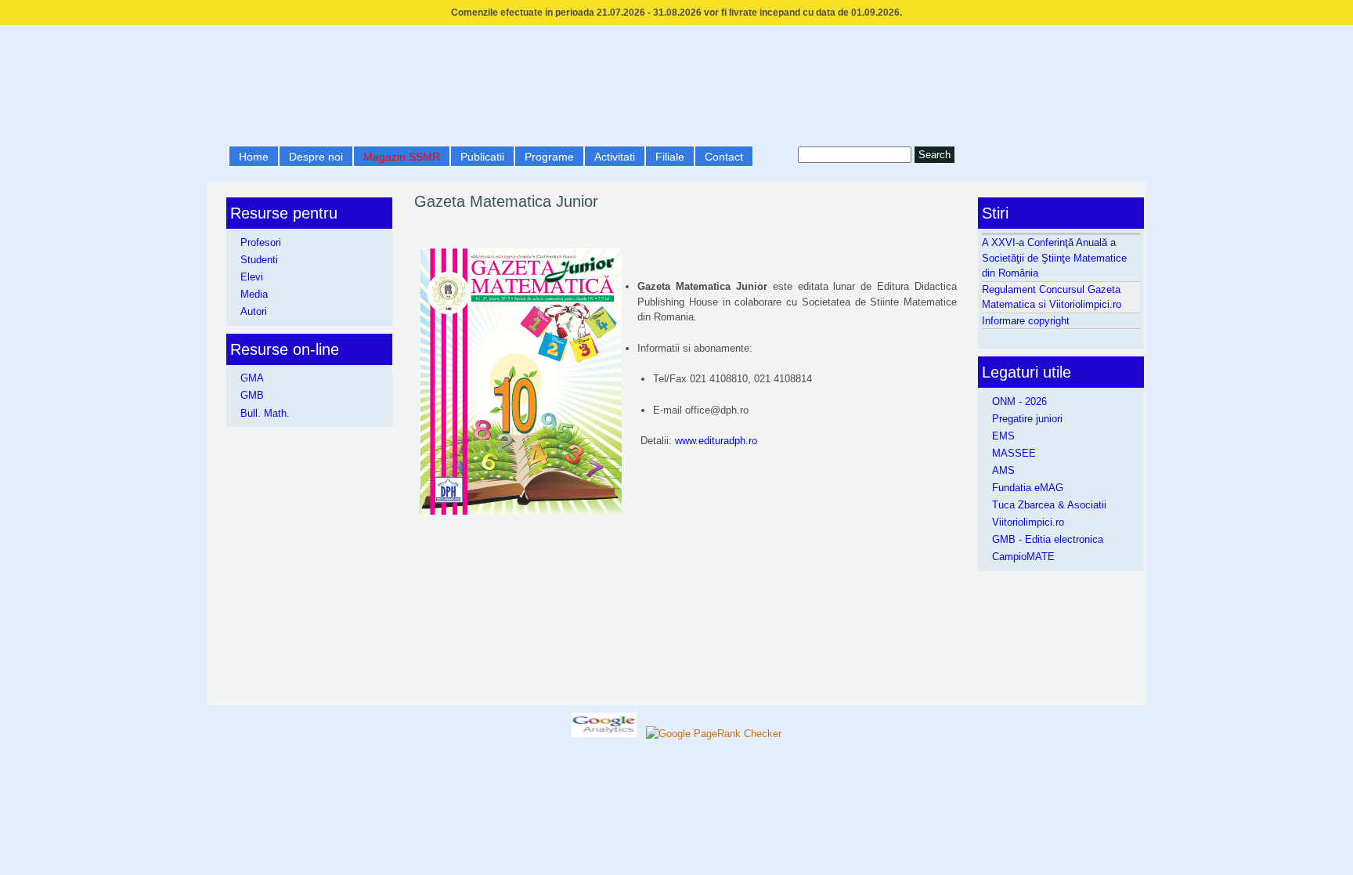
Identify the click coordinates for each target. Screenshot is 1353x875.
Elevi (251, 277)
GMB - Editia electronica (1047, 539)
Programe (549, 156)
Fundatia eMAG (1027, 488)
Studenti (259, 260)
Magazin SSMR (401, 156)
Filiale (669, 156)
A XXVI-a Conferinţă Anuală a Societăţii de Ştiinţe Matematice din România (1054, 258)
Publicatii (482, 156)
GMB (252, 395)
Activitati (614, 156)
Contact (724, 156)
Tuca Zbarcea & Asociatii (1049, 505)
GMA (252, 378)
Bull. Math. (265, 413)
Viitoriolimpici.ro (1028, 522)
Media (254, 294)
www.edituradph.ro (716, 441)
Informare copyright (1026, 321)
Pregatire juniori (1027, 419)
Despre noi (316, 156)
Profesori (260, 242)
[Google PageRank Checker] (713, 733)
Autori (253, 311)
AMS (1003, 470)
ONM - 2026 (1019, 401)
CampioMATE (1023, 556)
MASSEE (1014, 453)
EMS (1003, 436)
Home (254, 156)
